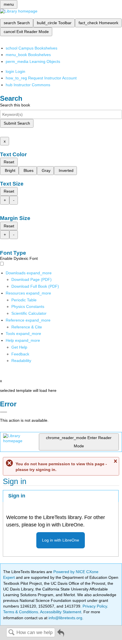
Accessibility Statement (60, 612)
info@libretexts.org (64, 618)
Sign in (16, 496)
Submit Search (17, 123)
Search (11, 632)
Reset (9, 162)
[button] (20, 354)
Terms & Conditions (20, 612)
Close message (115, 461)
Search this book (15, 105)
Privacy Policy (95, 606)
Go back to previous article (61, 635)
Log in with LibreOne (60, 540)
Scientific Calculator (29, 313)
